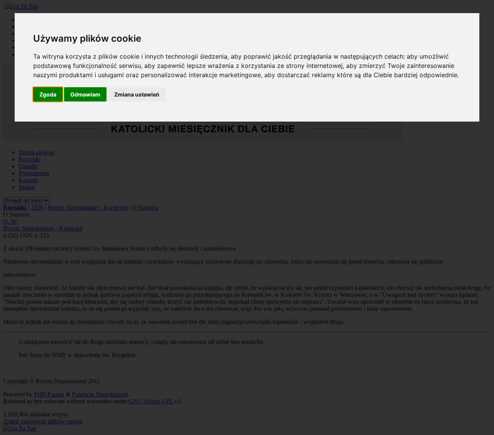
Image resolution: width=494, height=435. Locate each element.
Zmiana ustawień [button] (136, 94)
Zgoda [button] (47, 94)
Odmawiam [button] (85, 94)
